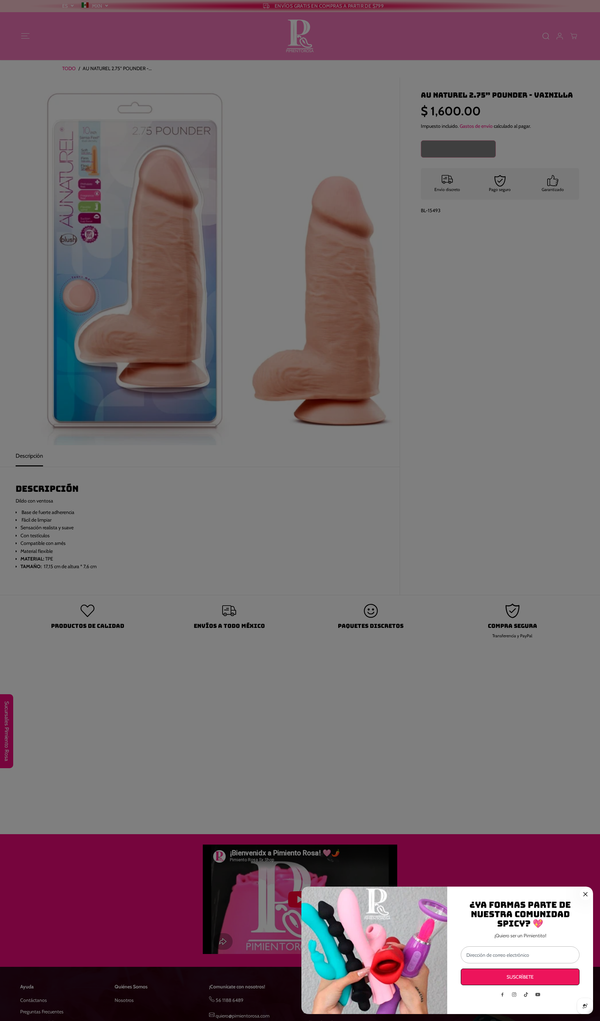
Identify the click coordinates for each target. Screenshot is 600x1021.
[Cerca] (585, 894)
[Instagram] (514, 995)
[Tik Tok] (526, 995)
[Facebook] (502, 995)
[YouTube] (538, 995)
